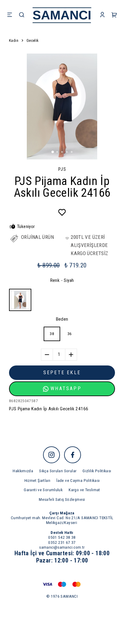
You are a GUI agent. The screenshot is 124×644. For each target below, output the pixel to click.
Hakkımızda (23, 470)
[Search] (21, 15)
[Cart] (114, 15)
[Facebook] (72, 454)
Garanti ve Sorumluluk (43, 489)
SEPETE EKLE (62, 372)
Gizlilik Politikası (96, 470)
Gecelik (32, 40)
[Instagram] (51, 454)
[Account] (102, 15)
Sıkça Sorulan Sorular (57, 470)
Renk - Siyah (62, 280)
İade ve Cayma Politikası (78, 480)
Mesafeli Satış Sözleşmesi (62, 499)
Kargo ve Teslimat (84, 489)
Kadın (13, 40)
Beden (62, 319)
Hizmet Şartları (37, 480)
